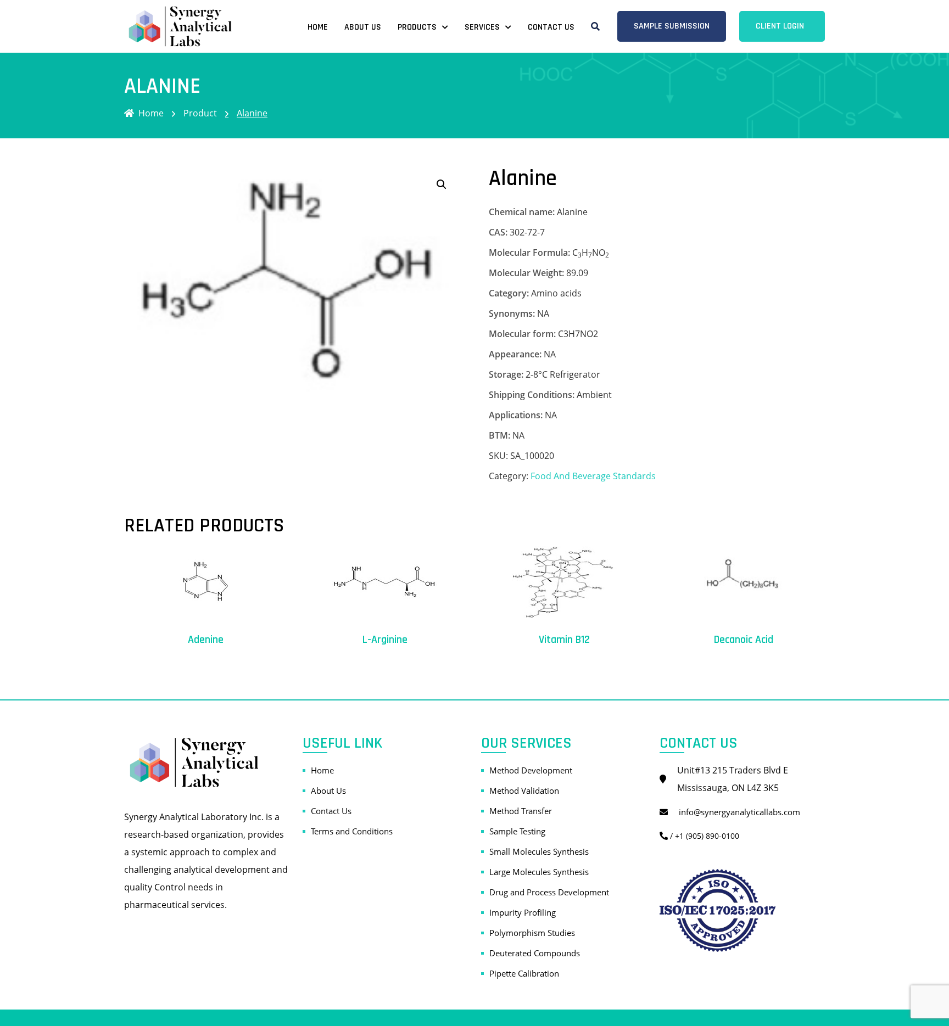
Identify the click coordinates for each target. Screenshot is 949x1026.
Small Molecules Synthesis (539, 851)
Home (318, 27)
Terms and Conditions (352, 831)
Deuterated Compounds (534, 952)
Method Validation (524, 790)
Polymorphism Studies (532, 932)
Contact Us (551, 27)
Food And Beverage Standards (593, 476)
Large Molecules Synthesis (539, 871)
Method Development (530, 770)
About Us (362, 27)
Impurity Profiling (522, 912)
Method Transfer (520, 810)
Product (200, 113)
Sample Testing (517, 831)
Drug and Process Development (549, 892)
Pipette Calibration (524, 973)
